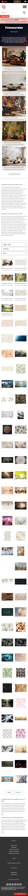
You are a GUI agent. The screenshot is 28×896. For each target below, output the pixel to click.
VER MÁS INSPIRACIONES (15, 174)
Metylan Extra (14, 874)
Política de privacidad (14, 849)
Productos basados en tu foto (14, 863)
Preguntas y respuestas (14, 851)
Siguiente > (18, 792)
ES (15, 1)
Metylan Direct (14, 872)
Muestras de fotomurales (14, 853)
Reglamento (14, 847)
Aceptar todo (20, 893)
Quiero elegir (3, 891)
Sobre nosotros (14, 845)
